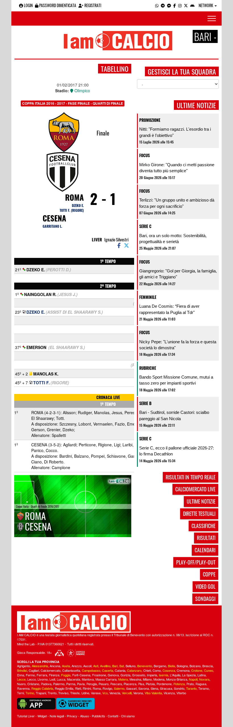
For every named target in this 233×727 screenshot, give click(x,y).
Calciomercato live (195, 489)
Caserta (107, 670)
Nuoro (21, 683)
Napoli (193, 679)
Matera (123, 679)
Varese (96, 693)
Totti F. (41, 382)
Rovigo (107, 688)
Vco (105, 693)
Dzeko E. (78, 205)
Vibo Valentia (153, 693)
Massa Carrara (105, 679)
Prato (190, 683)
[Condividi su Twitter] (127, 245)
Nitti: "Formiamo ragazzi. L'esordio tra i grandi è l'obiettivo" (175, 132)
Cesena (54, 218)
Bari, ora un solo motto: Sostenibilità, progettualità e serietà (173, 238)
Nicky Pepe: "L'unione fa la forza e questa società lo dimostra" (177, 344)
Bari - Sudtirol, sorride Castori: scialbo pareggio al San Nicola (174, 415)
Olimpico (81, 90)
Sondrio (179, 688)
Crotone (196, 670)
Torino (30, 693)
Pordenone (164, 683)
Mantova (88, 679)
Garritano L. (52, 226)
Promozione (149, 120)
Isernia (163, 675)
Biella (171, 666)
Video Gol (205, 586)
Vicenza (169, 693)
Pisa (141, 683)
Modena (159, 679)
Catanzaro (134, 670)
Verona (138, 693)
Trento (52, 693)
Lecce (21, 679)
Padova (46, 683)
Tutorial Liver (26, 716)
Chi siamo (128, 716)
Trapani (41, 693)
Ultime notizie (201, 501)
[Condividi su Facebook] (118, 245)
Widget (42, 716)
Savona (143, 688)
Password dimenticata (57, 5)
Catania (120, 670)
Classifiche (203, 525)
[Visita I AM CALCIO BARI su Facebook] (174, 5)
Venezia (114, 693)
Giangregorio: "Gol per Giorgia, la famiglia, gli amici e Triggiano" (178, 273)
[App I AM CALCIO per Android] (192, 5)
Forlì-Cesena (81, 675)
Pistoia (150, 683)
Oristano (33, 683)
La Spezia (189, 675)
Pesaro (104, 683)
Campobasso (91, 670)
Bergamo (160, 666)
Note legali (57, 716)
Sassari (131, 688)
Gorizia (125, 675)
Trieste (75, 693)
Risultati (206, 537)
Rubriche (147, 368)
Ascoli (87, 666)
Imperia (152, 675)
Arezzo (77, 666)
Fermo (30, 675)
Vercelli (127, 693)
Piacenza (130, 683)
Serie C (145, 226)
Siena (154, 688)
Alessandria (40, 666)
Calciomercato (51, 670)
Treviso (63, 693)
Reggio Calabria (42, 688)
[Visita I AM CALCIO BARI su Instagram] (180, 5)
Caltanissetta (71, 670)
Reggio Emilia (64, 688)
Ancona (55, 666)
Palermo (59, 683)
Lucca (61, 679)
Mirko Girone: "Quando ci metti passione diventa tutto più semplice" (176, 167)
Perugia (91, 683)
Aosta (66, 666)
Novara (204, 679)
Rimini (87, 688)
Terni (20, 693)
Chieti (147, 670)
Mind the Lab (26, 644)
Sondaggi (205, 598)
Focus (144, 155)
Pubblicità (98, 716)
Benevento (144, 666)
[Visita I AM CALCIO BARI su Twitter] (186, 5)
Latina (201, 675)
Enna (20, 675)
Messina (135, 679)
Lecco (31, 679)
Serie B (145, 403)
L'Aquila (175, 675)
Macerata (73, 679)
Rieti (78, 688)
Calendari (205, 550)
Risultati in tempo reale (190, 477)
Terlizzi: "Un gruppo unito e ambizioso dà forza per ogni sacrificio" (176, 203)
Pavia (81, 683)
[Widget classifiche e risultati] (75, 703)
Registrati (92, 5)
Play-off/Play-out (195, 562)
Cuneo (208, 670)
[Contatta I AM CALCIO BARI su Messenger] (169, 5)
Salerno (119, 688)
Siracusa (166, 688)
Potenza (179, 683)
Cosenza (169, 670)
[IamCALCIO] (116, 622)
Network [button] (206, 5)
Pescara (116, 683)
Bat (121, 666)
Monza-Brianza (176, 679)
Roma (74, 197)
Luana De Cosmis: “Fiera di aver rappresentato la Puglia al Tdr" (169, 309)
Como (157, 670)
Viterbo (181, 693)
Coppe (209, 574)
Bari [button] (203, 36)
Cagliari (34, 670)
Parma (70, 683)
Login (28, 5)
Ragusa (200, 683)
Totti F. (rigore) (72, 210)
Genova (113, 675)
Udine (85, 693)
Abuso (84, 716)
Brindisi (22, 670)
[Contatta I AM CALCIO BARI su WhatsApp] (157, 5)
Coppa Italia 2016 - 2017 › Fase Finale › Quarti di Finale (72, 103)
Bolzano (195, 666)
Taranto (191, 688)
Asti (95, 666)
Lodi (52, 679)
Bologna (182, 666)
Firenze (54, 675)
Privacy (72, 716)
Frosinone (99, 675)
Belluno (131, 666)
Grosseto (138, 675)
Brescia (207, 666)
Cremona (183, 670)
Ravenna (23, 688)
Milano (147, 679)
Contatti (113, 716)
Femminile (147, 297)
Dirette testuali (199, 513)
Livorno (43, 679)
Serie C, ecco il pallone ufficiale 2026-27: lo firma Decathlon (176, 450)
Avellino (105, 666)
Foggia (65, 675)
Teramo (203, 688)
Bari (115, 666)
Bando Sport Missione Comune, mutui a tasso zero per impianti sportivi (176, 380)
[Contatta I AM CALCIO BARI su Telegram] (163, 5)
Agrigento (23, 666)
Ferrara (42, 675)
